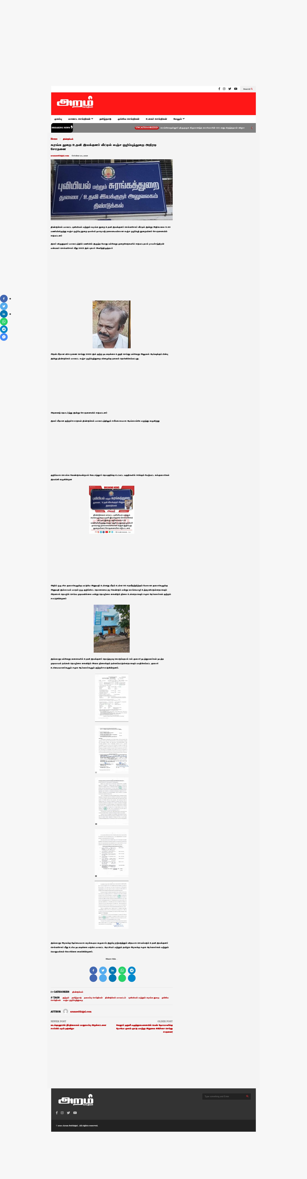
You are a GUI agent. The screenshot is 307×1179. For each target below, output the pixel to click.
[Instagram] (224, 89)
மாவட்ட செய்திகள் (79, 119)
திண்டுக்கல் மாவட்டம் (115, 997)
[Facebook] (219, 89)
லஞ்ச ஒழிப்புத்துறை (73, 1000)
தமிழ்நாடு (105, 119)
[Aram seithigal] (75, 103)
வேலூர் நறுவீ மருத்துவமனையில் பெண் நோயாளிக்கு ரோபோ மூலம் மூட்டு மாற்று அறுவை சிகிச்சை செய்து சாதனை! (144, 1028)
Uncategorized (115, 127)
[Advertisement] (96, 20)
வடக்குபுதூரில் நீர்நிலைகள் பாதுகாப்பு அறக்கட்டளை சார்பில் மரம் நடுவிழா (78, 1027)
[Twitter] (229, 89)
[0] (4, 298)
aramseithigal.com (60, 156)
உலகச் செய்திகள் (156, 119)
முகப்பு (58, 119)
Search (247, 89)
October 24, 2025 (80, 156)
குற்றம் (66, 997)
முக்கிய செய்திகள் (128, 119)
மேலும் (178, 119)
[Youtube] (235, 89)
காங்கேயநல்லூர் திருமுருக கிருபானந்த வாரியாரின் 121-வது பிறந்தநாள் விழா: (171, 127)
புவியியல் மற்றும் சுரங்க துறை (143, 997)
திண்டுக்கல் (77, 992)
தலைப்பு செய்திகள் (93, 997)
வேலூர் (224, 127)
